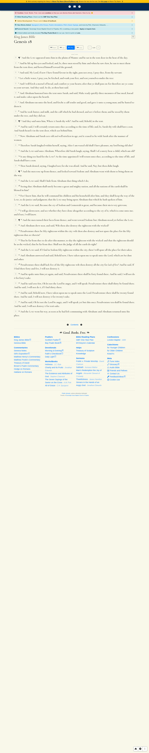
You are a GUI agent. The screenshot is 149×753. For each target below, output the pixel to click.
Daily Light (50, 357)
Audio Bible (114, 367)
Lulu (78, 33)
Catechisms (112, 345)
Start (54, 47)
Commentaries (21, 348)
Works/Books (51, 361)
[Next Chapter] (81, 325)
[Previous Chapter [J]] (69, 7)
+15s (80, 47)
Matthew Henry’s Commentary (27, 357)
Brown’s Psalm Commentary (26, 366)
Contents (74, 325)
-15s (63, 47)
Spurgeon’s (40, 25)
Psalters (49, 337)
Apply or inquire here (87, 29)
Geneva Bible (20, 343)
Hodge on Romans (22, 369)
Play (71, 47)
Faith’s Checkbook (54, 354)
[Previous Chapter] (67, 325)
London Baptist (116, 340)
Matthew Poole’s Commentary (27, 360)
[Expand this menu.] (145, 749)
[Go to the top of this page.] (140, 749)
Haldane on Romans (23, 372)
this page (104, 1)
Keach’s (110, 354)
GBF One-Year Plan (50, 17)
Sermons (80, 358)
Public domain (66, 393)
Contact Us (114, 374)
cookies (48, 13)
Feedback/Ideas (117, 377)
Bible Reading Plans (85, 337)
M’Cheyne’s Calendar (85, 343)
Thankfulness (89, 379)
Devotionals (50, 348)
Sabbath (86, 367)
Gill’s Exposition (21, 354)
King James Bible (22, 340)
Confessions (113, 337)
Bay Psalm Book (53, 343)
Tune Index (114, 361)
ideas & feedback (49, 21)
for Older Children (115, 351)
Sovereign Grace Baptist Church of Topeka (77, 395)
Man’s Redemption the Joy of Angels (89, 373)
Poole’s (56, 25)
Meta (109, 358)
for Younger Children (116, 347)
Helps (78, 348)
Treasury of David (21, 363)
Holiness (53, 364)
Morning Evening (54, 351)
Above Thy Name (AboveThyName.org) (65, 1)
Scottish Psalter (52, 340)
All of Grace (56, 385)
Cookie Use (114, 380)
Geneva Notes (20, 351)
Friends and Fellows (118, 370)
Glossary (114, 364)
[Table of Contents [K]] (74, 7)
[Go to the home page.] (135, 749)
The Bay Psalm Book (49, 33)
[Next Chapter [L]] (79, 7)
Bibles (17, 337)
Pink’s (70, 25)
